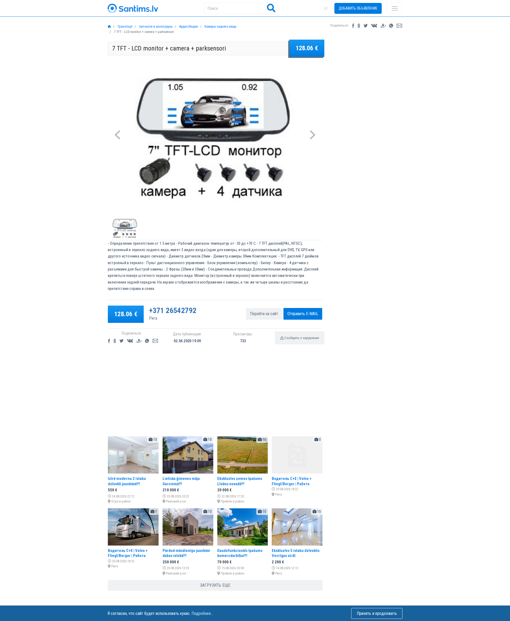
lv (326, 8)
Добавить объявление (358, 8)
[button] (117, 135)
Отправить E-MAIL (302, 313)
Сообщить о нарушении (301, 338)
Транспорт (125, 26)
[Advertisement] (215, 395)
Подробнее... (202, 613)
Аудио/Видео (188, 26)
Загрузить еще (215, 585)
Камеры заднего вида (220, 26)
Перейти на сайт (264, 313)
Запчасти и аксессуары (155, 26)
